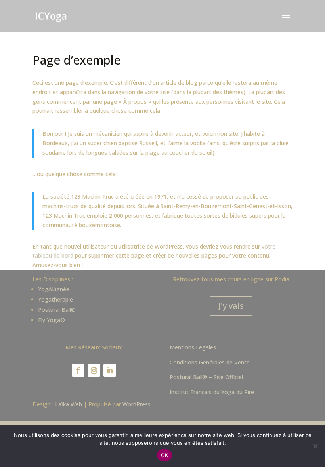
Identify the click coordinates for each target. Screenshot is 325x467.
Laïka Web (68, 404)
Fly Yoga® (51, 320)
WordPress (136, 404)
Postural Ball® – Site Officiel (206, 377)
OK (164, 455)
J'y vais (231, 305)
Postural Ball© (57, 309)
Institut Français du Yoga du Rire (212, 392)
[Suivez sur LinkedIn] (109, 370)
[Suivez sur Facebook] (78, 370)
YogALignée (53, 289)
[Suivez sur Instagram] (94, 370)
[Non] (315, 446)
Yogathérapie (55, 299)
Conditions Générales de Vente (210, 362)
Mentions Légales (193, 347)
